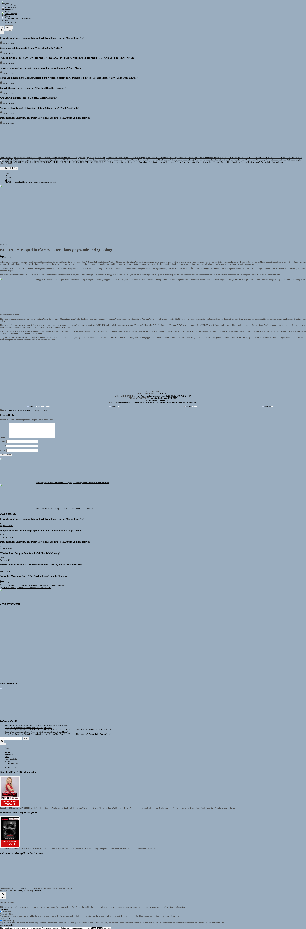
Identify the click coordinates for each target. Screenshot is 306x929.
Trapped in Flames (40, 410)
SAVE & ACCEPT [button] (7, 925)
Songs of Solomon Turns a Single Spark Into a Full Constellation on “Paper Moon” (41, 68)
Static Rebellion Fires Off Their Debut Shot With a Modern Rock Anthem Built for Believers (45, 118)
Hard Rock (8, 410)
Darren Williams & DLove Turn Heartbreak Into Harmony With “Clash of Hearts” (41, 564)
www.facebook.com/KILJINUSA (163, 398)
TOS (6, 765)
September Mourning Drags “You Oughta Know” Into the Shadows (33, 576)
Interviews (9, 755)
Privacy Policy (10, 767)
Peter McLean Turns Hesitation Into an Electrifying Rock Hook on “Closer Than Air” (42, 38)
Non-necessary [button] (5, 918)
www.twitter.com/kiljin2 (158, 400)
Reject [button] (99, 928)
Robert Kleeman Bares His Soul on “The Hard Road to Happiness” (33, 88)
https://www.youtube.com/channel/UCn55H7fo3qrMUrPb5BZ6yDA (163, 396)
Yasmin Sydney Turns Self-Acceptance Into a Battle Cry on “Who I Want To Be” (39, 108)
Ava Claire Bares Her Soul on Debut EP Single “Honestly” (28, 98)
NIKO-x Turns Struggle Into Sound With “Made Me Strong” (30, 553)
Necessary (7, 912)
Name (3, 441)
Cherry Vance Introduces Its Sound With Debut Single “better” (31, 48)
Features (8, 750)
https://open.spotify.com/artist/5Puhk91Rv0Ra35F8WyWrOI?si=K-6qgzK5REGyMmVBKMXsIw (157, 402)
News (7, 757)
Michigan (28, 410)
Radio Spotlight (11, 759)
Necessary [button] (4, 909)
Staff (2, 256)
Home (7, 748)
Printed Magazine (11, 763)
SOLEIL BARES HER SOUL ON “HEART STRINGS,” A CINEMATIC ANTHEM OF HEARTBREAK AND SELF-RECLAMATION (67, 58)
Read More (106, 928)
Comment (4, 437)
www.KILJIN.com (162, 394)
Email (3, 446)
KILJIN (16, 410)
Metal (22, 410)
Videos (7, 761)
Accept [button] (93, 928)
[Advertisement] (153, 142)
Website (3, 450)
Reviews (8, 752)
